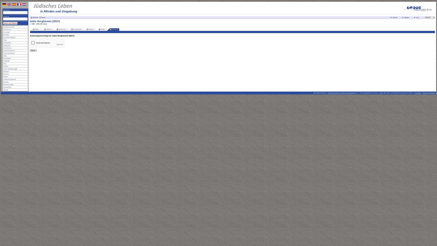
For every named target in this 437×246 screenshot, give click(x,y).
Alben (5, 56)
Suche (43, 17)
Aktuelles (6, 35)
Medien (407, 17)
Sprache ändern (8, 85)
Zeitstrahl (91, 29)
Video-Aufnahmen (9, 53)
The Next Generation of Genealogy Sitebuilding (341, 93)
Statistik (5, 82)
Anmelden (6, 32)
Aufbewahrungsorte (9, 79)
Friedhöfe (6, 61)
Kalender (6, 71)
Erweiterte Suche (8, 27)
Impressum (418, 93)
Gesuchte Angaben (9, 37)
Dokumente (7, 43)
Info (417, 17)
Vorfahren (48, 29)
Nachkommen (62, 29)
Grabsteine (6, 45)
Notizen (5, 66)
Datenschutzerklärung (429, 93)
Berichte (6, 74)
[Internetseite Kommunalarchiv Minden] (417, 11)
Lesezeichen (7, 87)
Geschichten (7, 48)
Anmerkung (115, 29)
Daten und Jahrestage (10, 69)
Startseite (35, 17)
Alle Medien (7, 58)
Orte (4, 64)
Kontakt (5, 90)
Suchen (395, 17)
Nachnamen (7, 30)
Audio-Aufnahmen (9, 50)
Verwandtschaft (77, 29)
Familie (103, 29)
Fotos (5, 40)
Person (37, 29)
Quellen (5, 77)
